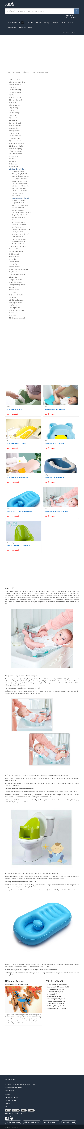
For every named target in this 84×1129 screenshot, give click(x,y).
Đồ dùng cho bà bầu (15, 303)
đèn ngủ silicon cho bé (18, 210)
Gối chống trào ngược (15, 300)
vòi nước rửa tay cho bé (19, 205)
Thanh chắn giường (15, 282)
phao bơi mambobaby (18, 239)
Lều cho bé (12, 115)
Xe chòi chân (13, 120)
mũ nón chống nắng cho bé (20, 222)
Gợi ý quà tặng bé (14, 123)
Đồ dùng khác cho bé (15, 146)
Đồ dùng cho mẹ (14, 308)
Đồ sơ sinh (12, 315)
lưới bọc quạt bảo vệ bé (19, 191)
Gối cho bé (12, 159)
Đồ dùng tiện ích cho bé (23, 72)
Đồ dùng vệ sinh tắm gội (16, 318)
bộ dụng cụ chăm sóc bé (19, 181)
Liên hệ (7, 1103)
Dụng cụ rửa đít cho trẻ (40, 72)
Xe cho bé (12, 161)
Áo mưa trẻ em (13, 290)
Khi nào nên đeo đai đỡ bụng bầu (56, 1008)
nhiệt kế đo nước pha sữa (19, 203)
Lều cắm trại (12, 277)
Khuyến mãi (12, 28)
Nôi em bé (12, 297)
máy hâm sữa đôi (17, 237)
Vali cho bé (12, 287)
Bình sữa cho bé (14, 256)
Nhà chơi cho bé (14, 138)
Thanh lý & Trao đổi (25, 28)
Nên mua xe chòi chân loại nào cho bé (58, 987)
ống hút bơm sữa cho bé (19, 215)
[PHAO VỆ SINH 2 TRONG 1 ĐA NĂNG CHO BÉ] (23, 502)
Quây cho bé (13, 313)
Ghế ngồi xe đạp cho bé (16, 274)
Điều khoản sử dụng (11, 1097)
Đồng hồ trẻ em (13, 166)
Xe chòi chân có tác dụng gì (55, 992)
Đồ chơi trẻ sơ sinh (15, 97)
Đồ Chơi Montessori (15, 95)
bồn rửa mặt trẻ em (17, 208)
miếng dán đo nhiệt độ (18, 224)
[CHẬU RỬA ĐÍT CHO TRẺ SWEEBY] (23, 434)
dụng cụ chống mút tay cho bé (21, 212)
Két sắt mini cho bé (15, 154)
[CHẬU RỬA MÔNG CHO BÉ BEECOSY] (23, 468)
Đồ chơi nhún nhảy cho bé (17, 246)
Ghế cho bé (12, 164)
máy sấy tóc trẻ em (17, 232)
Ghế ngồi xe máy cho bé (16, 285)
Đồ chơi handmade (15, 141)
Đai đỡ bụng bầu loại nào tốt (55, 1006)
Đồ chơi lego (12, 87)
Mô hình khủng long (15, 92)
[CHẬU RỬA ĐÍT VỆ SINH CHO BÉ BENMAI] (61, 502)
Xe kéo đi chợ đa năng (16, 310)
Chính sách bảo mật (11, 1100)
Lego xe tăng (13, 108)
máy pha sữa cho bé (18, 200)
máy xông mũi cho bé (18, 217)
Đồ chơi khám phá (14, 136)
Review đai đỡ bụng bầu (54, 996)
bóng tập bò (15, 195)
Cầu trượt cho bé (14, 79)
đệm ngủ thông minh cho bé (20, 229)
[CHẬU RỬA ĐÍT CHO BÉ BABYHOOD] (61, 468)
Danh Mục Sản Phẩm (17, 23)
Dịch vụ (70, 23)
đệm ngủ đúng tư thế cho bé (20, 174)
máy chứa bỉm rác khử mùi (20, 186)
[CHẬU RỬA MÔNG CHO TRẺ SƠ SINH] (61, 434)
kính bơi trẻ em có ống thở (20, 234)
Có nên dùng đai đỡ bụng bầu (55, 1003)
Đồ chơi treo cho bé (15, 251)
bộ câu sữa (15, 220)
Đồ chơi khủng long (15, 149)
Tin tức (8, 1110)
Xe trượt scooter (14, 131)
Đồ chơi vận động (14, 90)
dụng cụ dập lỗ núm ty (19, 184)
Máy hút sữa (12, 272)
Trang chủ (11, 72)
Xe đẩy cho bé (13, 156)
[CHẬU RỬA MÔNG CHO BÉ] (23, 400)
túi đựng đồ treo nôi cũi (19, 179)
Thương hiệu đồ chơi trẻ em (18, 269)
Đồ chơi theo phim (14, 125)
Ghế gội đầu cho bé (15, 280)
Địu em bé (12, 259)
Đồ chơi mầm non (14, 118)
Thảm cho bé (13, 249)
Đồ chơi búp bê (13, 262)
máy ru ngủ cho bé (17, 171)
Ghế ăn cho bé (13, 254)
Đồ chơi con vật (13, 113)
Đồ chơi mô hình (14, 133)
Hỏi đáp (46, 23)
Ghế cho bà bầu (14, 267)
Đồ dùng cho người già (16, 143)
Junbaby (14, 1127)
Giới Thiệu (66, 33)
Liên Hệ (74, 33)
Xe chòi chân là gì (52, 994)
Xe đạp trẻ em (13, 264)
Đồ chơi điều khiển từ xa (16, 82)
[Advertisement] (42, 50)
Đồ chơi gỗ (12, 102)
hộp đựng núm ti (17, 193)
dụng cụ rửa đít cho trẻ (20, 198)
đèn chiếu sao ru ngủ (18, 188)
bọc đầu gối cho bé (17, 227)
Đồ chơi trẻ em (13, 110)
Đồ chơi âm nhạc (14, 105)
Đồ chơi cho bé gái (14, 85)
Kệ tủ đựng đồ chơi (15, 151)
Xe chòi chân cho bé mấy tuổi (55, 989)
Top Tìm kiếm (13, 128)
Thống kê (55, 23)
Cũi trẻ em (12, 292)
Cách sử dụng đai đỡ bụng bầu (56, 999)
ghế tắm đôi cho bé (17, 244)
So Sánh (30, 23)
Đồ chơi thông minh (15, 100)
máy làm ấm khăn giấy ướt (20, 176)
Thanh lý (30, 1110)
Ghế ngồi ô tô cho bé (15, 295)
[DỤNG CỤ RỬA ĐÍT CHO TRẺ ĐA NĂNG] (61, 400)
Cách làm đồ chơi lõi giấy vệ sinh (16, 984)
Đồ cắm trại (12, 305)
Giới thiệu (8, 1094)
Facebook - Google (72, 17)
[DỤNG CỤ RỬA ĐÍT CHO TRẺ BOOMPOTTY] (23, 536)
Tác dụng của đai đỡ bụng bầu (56, 1001)
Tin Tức (38, 23)
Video (63, 23)
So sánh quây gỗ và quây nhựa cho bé (58, 985)
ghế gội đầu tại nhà (18, 241)
